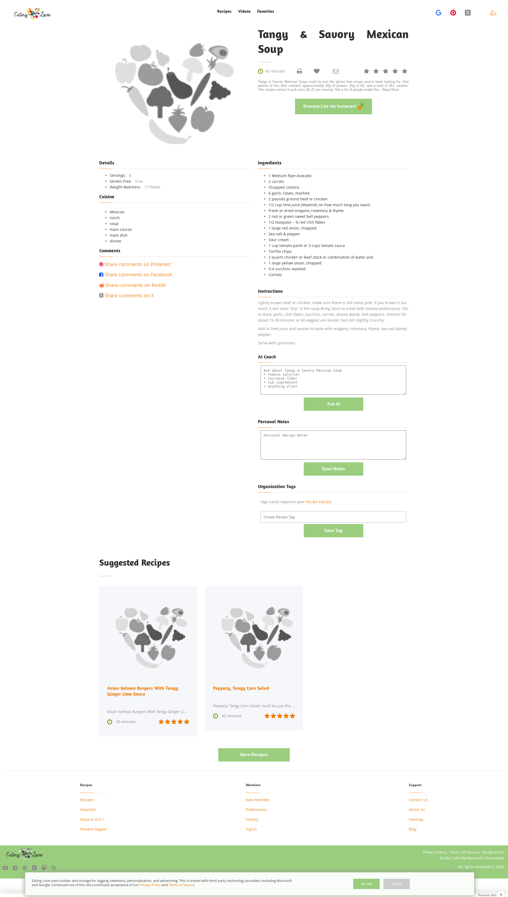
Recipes (87, 799)
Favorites (265, 11)
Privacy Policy (435, 852)
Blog (412, 829)
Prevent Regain (93, 829)
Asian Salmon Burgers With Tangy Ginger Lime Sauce (142, 691)
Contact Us (418, 799)
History (252, 819)
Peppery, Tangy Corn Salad (241, 688)
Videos (244, 11)
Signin (251, 829)
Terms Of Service (464, 852)
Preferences (256, 809)
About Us (417, 809)
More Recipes (254, 754)
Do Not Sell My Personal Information (472, 857)
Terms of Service (181, 884)
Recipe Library (318, 501)
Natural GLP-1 (92, 819)
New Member (258, 799)
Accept (366, 884)
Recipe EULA (493, 852)
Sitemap (416, 819)
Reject (397, 884)
